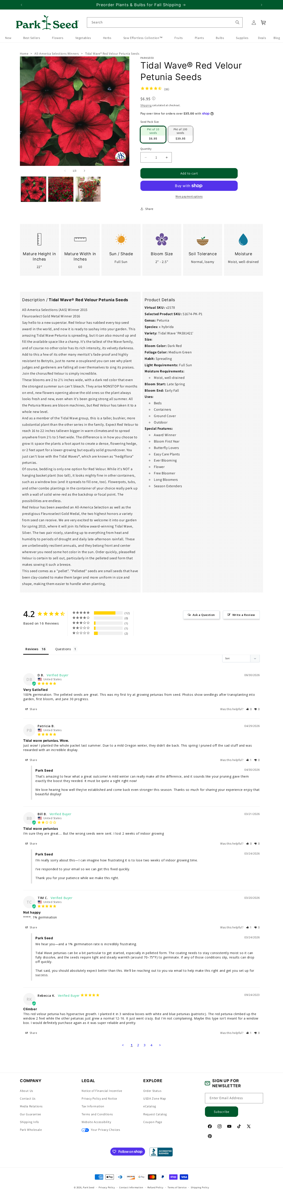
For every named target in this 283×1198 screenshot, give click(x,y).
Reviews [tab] (31, 649)
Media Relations (31, 1106)
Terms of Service (177, 1187)
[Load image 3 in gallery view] (88, 189)
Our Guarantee (30, 1114)
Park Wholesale (31, 1130)
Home (24, 54)
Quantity (145, 148)
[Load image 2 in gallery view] (60, 189)
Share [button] (149, 209)
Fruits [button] (178, 38)
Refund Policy (155, 1187)
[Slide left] (65, 171)
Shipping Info (29, 1122)
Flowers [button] (57, 38)
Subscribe (221, 1112)
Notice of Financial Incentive (102, 1091)
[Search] (237, 22)
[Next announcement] (261, 5)
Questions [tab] (63, 649)
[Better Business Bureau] (161, 1152)
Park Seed (88, 1187)
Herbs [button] (107, 38)
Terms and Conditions (97, 1114)
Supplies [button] (242, 38)
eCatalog (149, 1106)
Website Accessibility (96, 1122)
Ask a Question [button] (204, 615)
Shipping (146, 105)
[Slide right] (84, 171)
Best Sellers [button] (31, 38)
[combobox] (164, 22)
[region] (141, 5)
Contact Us (28, 1098)
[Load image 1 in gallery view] (33, 189)
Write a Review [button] (243, 615)
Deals (262, 38)
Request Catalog (155, 1114)
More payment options (189, 196)
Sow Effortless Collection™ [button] (143, 38)
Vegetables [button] (83, 38)
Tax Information (93, 1106)
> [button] (160, 1045)
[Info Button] (153, 99)
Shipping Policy (200, 1187)
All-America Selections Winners (56, 54)
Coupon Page (152, 1122)
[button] (263, 22)
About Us (26, 1091)
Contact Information (131, 1187)
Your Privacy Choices (105, 1130)
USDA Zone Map (154, 1098)
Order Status (152, 1091)
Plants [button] (199, 38)
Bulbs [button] (220, 38)
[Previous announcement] (21, 5)
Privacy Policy (107, 1187)
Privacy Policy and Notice (99, 1098)
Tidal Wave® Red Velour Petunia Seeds (112, 54)
